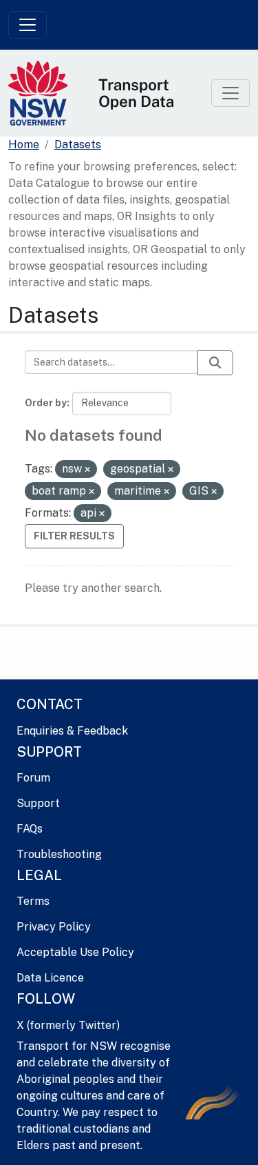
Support (38, 803)
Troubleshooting (59, 854)
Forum (33, 777)
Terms (33, 901)
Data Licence (50, 977)
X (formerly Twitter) (68, 1025)
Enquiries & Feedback (72, 730)
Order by (46, 402)
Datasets (77, 144)
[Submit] (215, 362)
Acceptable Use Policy (75, 952)
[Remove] (87, 470)
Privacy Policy (54, 926)
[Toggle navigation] (27, 25)
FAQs (30, 828)
